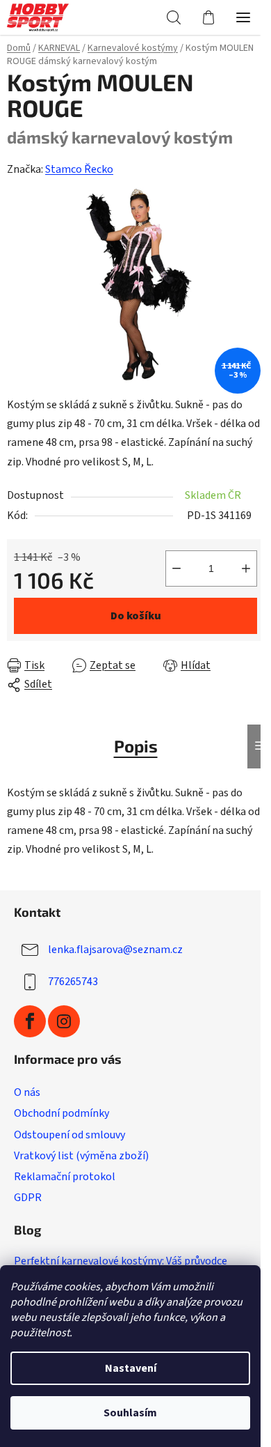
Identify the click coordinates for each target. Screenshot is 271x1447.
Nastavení (130, 1368)
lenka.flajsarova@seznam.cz (115, 949)
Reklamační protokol (64, 1176)
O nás (27, 1092)
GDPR (28, 1197)
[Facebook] (30, 1021)
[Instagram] (64, 1021)
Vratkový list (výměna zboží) (81, 1155)
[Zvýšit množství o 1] (246, 568)
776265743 (73, 981)
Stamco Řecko (79, 169)
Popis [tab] (136, 746)
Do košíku (135, 616)
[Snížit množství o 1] (176, 568)
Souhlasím (130, 1413)
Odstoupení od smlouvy (69, 1135)
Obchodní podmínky (61, 1113)
